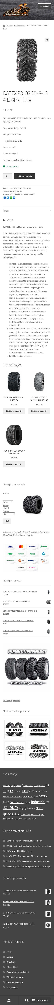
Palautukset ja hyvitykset (17, 972)
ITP (47, 802)
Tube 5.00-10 (35, 815)
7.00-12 (42, 786)
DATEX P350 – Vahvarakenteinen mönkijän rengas (28, 846)
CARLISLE (18, 797)
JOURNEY (10, 807)
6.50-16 (36, 786)
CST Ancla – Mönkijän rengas (19, 851)
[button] (47, 40)
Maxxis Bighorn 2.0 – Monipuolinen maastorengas (28, 866)
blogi (8, 951)
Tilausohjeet (12, 967)
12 (21, 194)
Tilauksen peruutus (15, 977)
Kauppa (9, 956)
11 (8, 791)
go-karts (27, 802)
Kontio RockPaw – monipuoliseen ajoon (24, 840)
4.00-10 (18, 786)
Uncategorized (19, 26)
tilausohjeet (7, 535)
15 (26, 791)
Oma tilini (10, 961)
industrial (38, 802)
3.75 (12, 786)
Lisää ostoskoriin (24, 176)
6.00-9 (25, 785)
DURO (6, 802)
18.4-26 (44, 791)
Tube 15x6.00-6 (16, 819)
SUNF (17, 814)
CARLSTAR (28, 796)
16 (29, 791)
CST (36, 796)
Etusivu (9, 26)
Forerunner (17, 802)
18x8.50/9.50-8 (8, 797)
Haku (27, 1000)
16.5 (32, 791)
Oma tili (9, 1000)
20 (14, 797)
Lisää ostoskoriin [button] (14, 411)
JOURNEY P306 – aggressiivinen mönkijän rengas (28, 861)
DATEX (25, 194)
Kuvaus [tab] (6, 210)
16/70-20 (38, 791)
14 (23, 791)
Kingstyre (24, 808)
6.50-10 (30, 786)
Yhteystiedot (12, 987)
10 (4, 791)
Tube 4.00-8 (25, 815)
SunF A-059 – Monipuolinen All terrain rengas (26, 856)
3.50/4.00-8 (6, 786)
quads (31, 194)
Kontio (32, 808)
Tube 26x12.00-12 (29, 819)
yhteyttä (29, 535)
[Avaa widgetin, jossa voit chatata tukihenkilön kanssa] (40, 1000)
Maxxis (39, 808)
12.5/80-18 (17, 791)
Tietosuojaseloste (14, 982)
